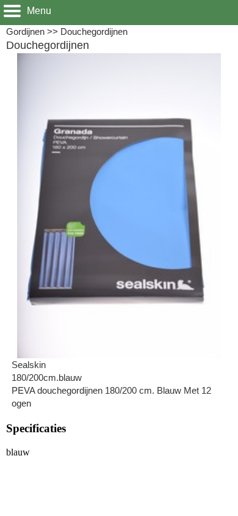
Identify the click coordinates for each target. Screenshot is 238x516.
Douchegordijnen (94, 31)
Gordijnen (25, 31)
